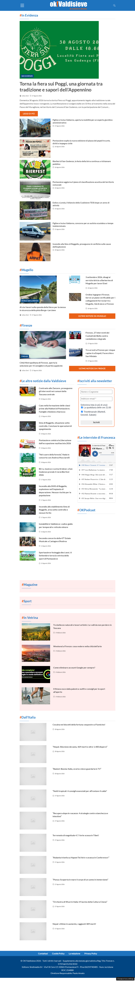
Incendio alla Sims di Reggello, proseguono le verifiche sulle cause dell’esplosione (82, 245)
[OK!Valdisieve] (68, 5)
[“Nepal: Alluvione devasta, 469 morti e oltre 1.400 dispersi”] (34, 754)
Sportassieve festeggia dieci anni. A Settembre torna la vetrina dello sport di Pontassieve (55, 555)
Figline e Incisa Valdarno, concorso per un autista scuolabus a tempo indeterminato (83, 224)
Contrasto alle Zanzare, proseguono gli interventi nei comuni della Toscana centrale (55, 391)
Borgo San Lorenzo (29, 301)
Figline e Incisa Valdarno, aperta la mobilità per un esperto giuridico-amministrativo (83, 121)
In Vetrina (30, 618)
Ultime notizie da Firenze (92, 368)
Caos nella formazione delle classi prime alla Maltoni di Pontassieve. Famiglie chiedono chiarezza (54, 408)
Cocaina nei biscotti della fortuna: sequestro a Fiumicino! (79, 724)
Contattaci (43, 953)
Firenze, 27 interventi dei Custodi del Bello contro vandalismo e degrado (97, 335)
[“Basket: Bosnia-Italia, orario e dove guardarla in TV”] (34, 776)
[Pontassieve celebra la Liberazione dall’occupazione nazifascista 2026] (28, 443)
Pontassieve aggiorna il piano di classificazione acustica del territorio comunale (83, 183)
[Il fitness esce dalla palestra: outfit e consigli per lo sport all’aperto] (36, 695)
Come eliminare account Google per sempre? (74, 667)
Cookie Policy (58, 953)
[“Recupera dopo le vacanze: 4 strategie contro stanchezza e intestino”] (34, 821)
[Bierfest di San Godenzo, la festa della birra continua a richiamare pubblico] (35, 169)
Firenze (24, 356)
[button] (114, 5)
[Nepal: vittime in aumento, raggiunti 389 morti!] (34, 931)
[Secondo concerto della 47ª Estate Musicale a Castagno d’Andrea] (28, 541)
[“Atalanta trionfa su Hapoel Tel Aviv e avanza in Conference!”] (34, 865)
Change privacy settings (125, 979)
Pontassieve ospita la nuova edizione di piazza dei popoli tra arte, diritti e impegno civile (81, 142)
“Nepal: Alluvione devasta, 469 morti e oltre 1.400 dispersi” (80, 746)
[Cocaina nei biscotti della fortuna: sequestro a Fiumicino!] (34, 732)
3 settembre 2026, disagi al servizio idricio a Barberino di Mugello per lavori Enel (99, 280)
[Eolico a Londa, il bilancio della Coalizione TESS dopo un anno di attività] (35, 210)
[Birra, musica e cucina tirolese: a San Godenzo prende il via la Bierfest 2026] (28, 472)
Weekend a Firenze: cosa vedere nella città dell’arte (77, 646)
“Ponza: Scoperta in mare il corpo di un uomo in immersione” (80, 879)
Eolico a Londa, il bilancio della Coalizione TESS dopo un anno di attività (81, 204)
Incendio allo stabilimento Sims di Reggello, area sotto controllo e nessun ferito (54, 509)
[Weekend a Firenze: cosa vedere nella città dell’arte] (36, 653)
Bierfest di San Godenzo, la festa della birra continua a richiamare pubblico (82, 162)
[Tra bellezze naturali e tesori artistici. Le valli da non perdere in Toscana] (36, 631)
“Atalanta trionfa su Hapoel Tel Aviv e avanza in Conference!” (81, 857)
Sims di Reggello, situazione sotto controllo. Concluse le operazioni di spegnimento (55, 426)
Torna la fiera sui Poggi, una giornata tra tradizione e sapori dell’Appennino (61, 87)
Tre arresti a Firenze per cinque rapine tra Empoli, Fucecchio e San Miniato (100, 353)
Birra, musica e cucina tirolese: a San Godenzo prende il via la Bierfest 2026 (56, 472)
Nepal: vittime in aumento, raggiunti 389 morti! (74, 924)
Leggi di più (29, 113)
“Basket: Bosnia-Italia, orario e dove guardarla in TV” (77, 769)
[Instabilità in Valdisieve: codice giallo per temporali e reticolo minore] (28, 527)
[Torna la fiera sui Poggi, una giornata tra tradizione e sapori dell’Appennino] (67, 50)
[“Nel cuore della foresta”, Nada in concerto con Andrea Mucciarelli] (28, 458)
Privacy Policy (90, 953)
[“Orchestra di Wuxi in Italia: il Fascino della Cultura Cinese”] (34, 909)
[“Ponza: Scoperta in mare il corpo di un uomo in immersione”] (34, 887)
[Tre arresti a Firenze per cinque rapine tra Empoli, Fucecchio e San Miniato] (75, 352)
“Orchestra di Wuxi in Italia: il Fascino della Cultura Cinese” (80, 902)
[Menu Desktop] (22, 5)
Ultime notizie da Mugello (92, 316)
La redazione (74, 953)
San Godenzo (27, 76)
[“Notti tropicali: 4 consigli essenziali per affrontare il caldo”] (34, 798)
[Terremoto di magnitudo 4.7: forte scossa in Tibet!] (34, 843)
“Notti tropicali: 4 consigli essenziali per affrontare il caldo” (80, 791)
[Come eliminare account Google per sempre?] (36, 674)
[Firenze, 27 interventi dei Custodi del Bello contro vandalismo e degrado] (75, 335)
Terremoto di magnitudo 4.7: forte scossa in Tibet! (76, 835)
